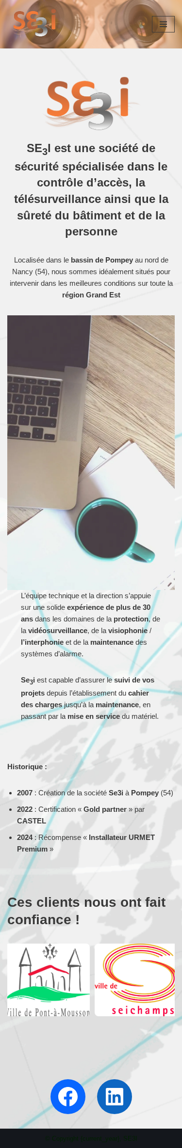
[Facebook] (67, 1096)
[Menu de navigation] (163, 24)
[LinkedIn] (114, 1096)
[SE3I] (36, 24)
